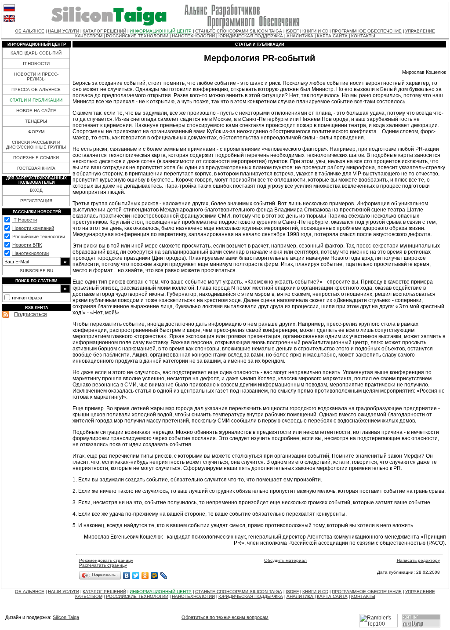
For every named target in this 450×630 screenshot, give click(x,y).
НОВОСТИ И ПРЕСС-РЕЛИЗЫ (36, 76)
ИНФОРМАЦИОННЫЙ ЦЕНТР (161, 31)
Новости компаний (33, 228)
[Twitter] (136, 575)
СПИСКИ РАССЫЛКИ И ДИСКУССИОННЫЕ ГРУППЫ (36, 144)
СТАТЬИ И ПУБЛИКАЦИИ (36, 100)
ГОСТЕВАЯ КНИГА (36, 168)
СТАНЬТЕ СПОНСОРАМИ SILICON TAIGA (238, 31)
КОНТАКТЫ (363, 35)
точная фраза (26, 297)
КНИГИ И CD (315, 31)
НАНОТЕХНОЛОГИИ (193, 35)
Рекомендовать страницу (106, 560)
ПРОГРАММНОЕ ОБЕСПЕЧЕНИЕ (367, 31)
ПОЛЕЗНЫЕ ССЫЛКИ (36, 157)
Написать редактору (418, 560)
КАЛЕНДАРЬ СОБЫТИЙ (36, 53)
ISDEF (292, 31)
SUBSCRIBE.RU (36, 270)
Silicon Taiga (66, 617)
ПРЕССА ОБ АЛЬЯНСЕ (36, 89)
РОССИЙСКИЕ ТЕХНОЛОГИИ (137, 35)
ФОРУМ (36, 131)
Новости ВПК (27, 245)
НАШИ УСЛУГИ (63, 31)
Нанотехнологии (30, 253)
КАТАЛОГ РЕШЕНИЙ (104, 31)
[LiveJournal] (163, 575)
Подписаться (30, 314)
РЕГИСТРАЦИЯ (36, 200)
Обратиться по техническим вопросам (225, 617)
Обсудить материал (285, 560)
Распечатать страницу (103, 565)
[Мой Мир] (154, 575)
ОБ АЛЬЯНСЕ (29, 31)
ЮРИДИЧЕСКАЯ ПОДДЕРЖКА (250, 35)
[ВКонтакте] (126, 575)
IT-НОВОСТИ (36, 63)
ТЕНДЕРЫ (36, 121)
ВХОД (36, 190)
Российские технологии (38, 236)
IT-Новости (24, 219)
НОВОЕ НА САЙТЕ (36, 110)
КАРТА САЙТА (332, 35)
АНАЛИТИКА (301, 35)
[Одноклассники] (145, 575)
